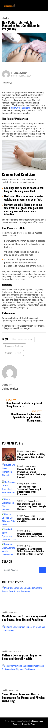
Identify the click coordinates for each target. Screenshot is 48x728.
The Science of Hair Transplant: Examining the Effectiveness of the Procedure (30, 490)
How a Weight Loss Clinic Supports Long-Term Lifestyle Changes (31, 506)
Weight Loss (22, 501)
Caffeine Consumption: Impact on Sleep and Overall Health (22, 657)
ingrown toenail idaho (20, 108)
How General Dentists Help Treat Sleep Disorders (24, 405)
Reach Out (17, 724)
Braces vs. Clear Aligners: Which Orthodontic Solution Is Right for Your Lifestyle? (30, 551)
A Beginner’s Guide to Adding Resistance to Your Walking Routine (31, 457)
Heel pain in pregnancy (22, 339)
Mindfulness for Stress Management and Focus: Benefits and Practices (24, 617)
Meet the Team (29, 724)
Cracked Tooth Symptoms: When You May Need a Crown (30, 535)
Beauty (20, 483)
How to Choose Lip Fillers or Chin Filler (30, 520)
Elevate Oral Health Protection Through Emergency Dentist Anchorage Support (31, 473)
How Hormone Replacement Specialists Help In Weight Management (26, 417)
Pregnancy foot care (14, 346)
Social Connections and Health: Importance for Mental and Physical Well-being (23, 697)
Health (5, 18)
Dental (20, 466)
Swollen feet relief (13, 353)
